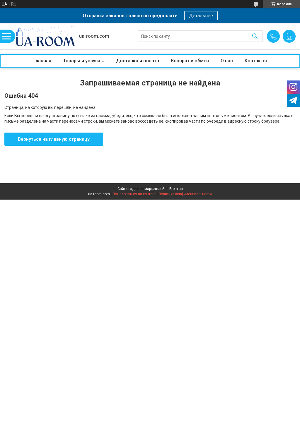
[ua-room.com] (45, 36)
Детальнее (201, 15)
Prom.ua (176, 189)
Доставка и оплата (137, 61)
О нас (227, 61)
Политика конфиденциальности (185, 194)
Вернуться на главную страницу (54, 139)
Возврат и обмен (190, 61)
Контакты (256, 61)
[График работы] (289, 36)
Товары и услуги (81, 61)
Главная (42, 61)
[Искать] (255, 36)
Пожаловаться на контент (134, 194)
